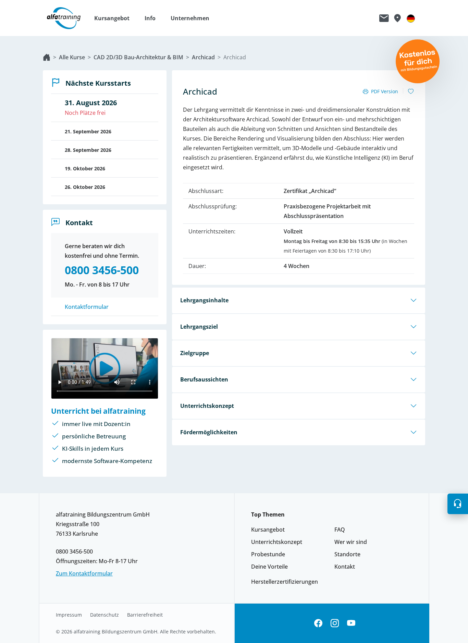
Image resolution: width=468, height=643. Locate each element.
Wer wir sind (350, 542)
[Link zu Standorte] (397, 18)
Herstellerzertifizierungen (284, 581)
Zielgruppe (194, 353)
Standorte (347, 554)
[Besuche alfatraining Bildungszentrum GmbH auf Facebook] (318, 623)
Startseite (46, 57)
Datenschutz (104, 615)
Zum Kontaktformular (84, 573)
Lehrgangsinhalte (204, 300)
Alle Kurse (72, 57)
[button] (115, 18)
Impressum (69, 615)
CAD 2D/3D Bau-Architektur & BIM (138, 57)
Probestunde (268, 554)
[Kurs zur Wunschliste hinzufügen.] (410, 91)
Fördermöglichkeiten (208, 432)
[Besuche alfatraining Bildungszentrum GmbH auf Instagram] (335, 623)
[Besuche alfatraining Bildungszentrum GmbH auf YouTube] (351, 623)
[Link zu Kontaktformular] (384, 18)
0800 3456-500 (74, 551)
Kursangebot (268, 529)
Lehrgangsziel (199, 326)
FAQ (339, 529)
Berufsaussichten (204, 379)
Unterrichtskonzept (207, 406)
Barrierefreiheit (145, 615)
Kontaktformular (87, 307)
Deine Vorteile (269, 566)
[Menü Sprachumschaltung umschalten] (411, 18)
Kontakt (344, 566)
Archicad (203, 57)
